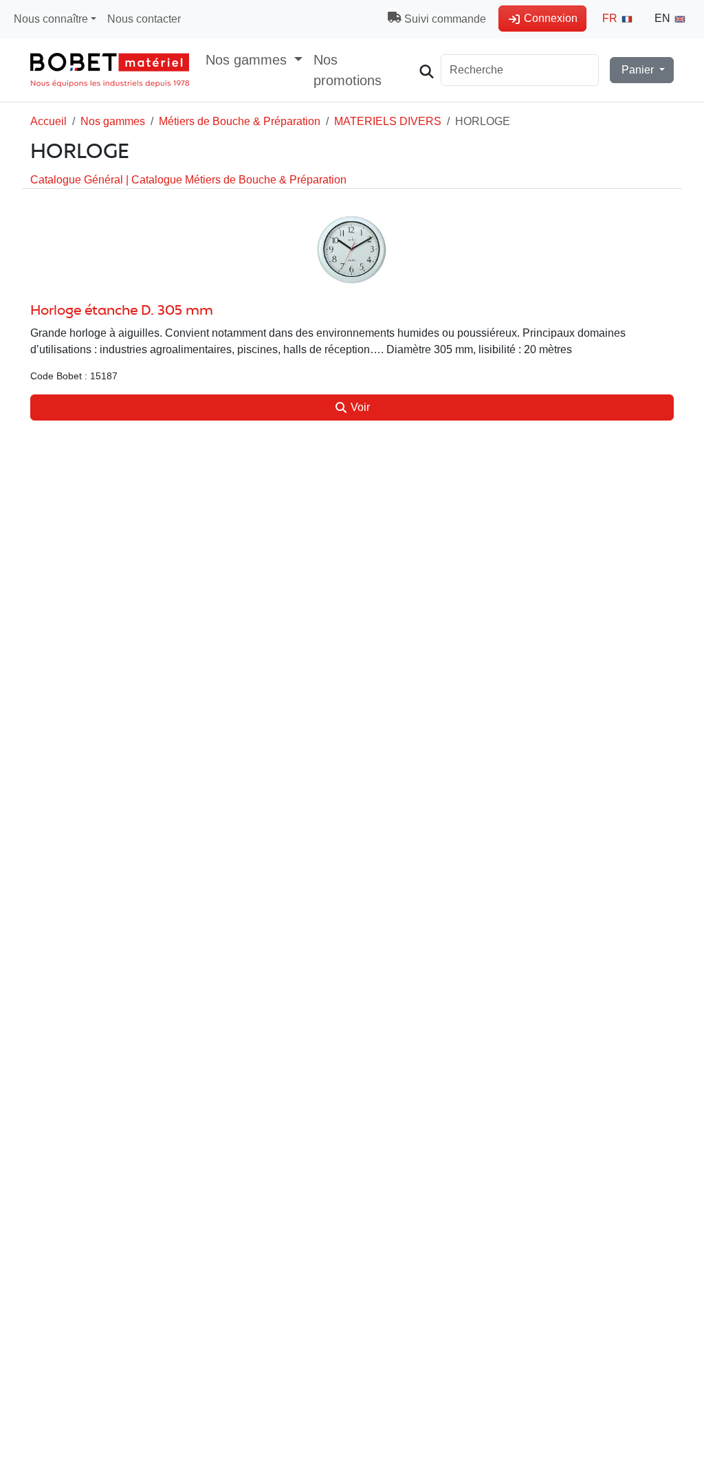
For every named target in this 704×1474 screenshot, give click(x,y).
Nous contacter (144, 19)
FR (611, 18)
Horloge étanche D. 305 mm (121, 311)
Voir (359, 407)
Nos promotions (348, 70)
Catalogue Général (78, 180)
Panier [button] (638, 70)
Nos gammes (112, 121)
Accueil (48, 121)
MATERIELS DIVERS (387, 121)
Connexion (549, 18)
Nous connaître (51, 19)
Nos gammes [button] (248, 59)
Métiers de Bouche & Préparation (239, 121)
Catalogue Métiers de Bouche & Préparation (238, 180)
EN (663, 18)
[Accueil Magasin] (109, 70)
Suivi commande (444, 19)
